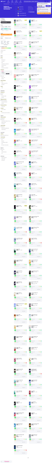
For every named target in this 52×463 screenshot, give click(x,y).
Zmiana (48, 5)
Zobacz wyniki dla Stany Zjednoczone (8, 34)
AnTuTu (2, 93)
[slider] (1, 29)
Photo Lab (20, 47)
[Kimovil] (3, 1)
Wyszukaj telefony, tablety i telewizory (31, 1)
